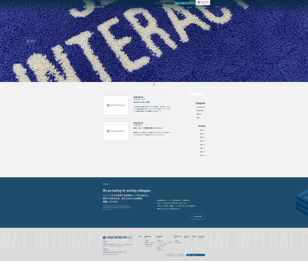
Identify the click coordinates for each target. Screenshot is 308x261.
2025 (201, 134)
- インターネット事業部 (161, 244)
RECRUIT (187, 237)
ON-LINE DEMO (169, 3)
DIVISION (159, 237)
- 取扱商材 (176, 240)
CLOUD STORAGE (159, 3)
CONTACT (202, 237)
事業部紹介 (174, 7)
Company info (201, 107)
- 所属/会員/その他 (148, 244)
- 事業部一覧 (159, 240)
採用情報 (189, 7)
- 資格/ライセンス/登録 (149, 242)
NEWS (194, 237)
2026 (201, 130)
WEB (198, 117)
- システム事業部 (160, 246)
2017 (201, 155)
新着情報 (197, 7)
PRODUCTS (177, 237)
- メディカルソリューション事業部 (164, 242)
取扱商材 (182, 7)
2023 (201, 141)
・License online (148, 246)
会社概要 (165, 7)
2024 (201, 137)
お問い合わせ (206, 7)
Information (200, 110)
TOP (159, 7)
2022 (201, 144)
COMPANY (147, 237)
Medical (199, 114)
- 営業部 (158, 247)
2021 (201, 148)
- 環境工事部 (159, 249)
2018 (201, 152)
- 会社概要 (146, 240)
